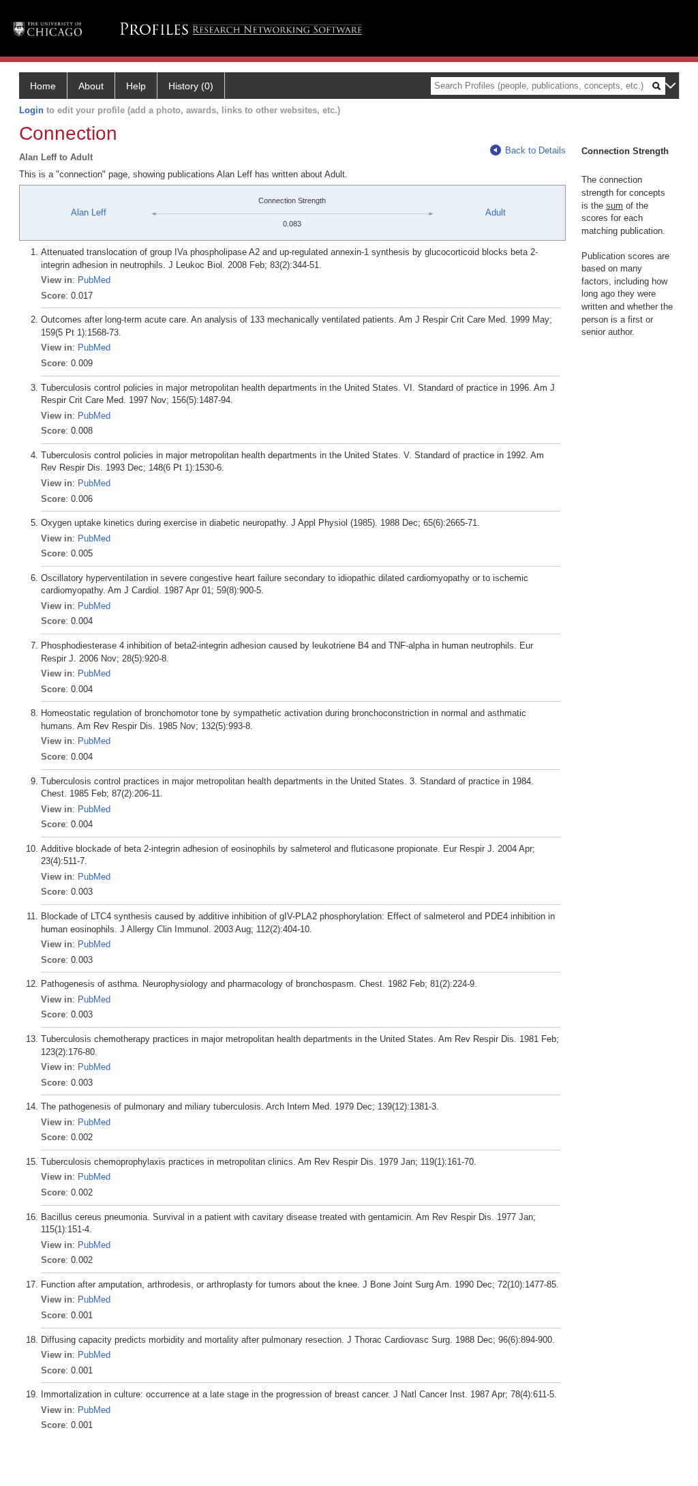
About (91, 85)
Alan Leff (88, 212)
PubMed (94, 280)
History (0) (190, 85)
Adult (495, 212)
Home (43, 85)
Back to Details (535, 150)
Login (31, 110)
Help (136, 85)
